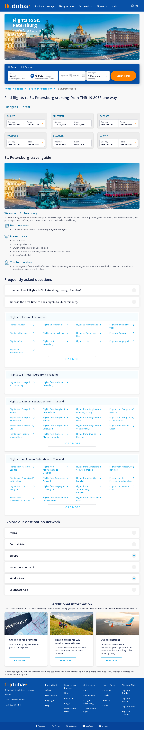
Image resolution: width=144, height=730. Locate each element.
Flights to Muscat (126, 700)
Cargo (67, 703)
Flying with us (66, 6)
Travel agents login (89, 710)
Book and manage (45, 6)
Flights (19, 88)
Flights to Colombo (126, 713)
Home (7, 88)
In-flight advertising (88, 702)
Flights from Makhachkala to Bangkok (50, 469)
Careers (106, 705)
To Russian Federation (39, 88)
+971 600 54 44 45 (13, 704)
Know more (19, 660)
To (36, 73)
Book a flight (51, 685)
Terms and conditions (14, 699)
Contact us (69, 698)
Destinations (85, 6)
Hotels (106, 695)
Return (14, 67)
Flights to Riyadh (126, 692)
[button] (72, 290)
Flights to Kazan (17, 324)
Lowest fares (109, 685)
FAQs (85, 690)
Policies (7, 694)
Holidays (107, 700)
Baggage (49, 700)
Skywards (102, 6)
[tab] (12, 106)
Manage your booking (70, 686)
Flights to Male (129, 706)
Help (114, 6)
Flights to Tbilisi (129, 685)
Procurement (89, 695)
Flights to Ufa (82, 341)
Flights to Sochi (17, 341)
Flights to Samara (117, 333)
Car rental (107, 690)
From (11, 73)
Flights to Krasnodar (52, 324)
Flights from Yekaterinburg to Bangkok (84, 489)
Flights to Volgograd (119, 341)
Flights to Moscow (19, 333)
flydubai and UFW (70, 710)
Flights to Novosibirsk (53, 333)
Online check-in (90, 685)
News (66, 693)
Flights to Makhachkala (87, 324)
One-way (28, 67)
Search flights (123, 75)
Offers (48, 690)
